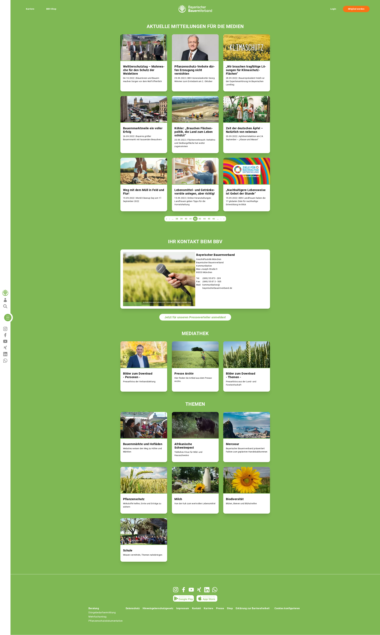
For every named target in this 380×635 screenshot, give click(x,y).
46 (213, 219)
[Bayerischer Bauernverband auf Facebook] (183, 589)
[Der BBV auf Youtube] (191, 589)
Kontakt (196, 608)
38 (177, 219)
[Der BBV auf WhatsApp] (214, 589)
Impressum (182, 608)
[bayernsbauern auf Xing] (199, 589)
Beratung (93, 608)
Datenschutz (133, 608)
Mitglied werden (356, 9)
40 (186, 219)
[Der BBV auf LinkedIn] (206, 590)
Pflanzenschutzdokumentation (105, 620)
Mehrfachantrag (97, 616)
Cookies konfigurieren (287, 608)
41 (190, 219)
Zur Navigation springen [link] (13, 2)
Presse (220, 608)
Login (333, 9)
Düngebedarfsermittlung (102, 612)
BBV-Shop (51, 9)
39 (181, 219)
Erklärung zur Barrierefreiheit (252, 608)
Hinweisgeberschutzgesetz (158, 608)
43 (200, 219)
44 (204, 219)
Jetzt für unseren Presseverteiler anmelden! (195, 317)
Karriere (30, 9)
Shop (230, 608)
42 (195, 219)
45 (209, 219)
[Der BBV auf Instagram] (175, 589)
